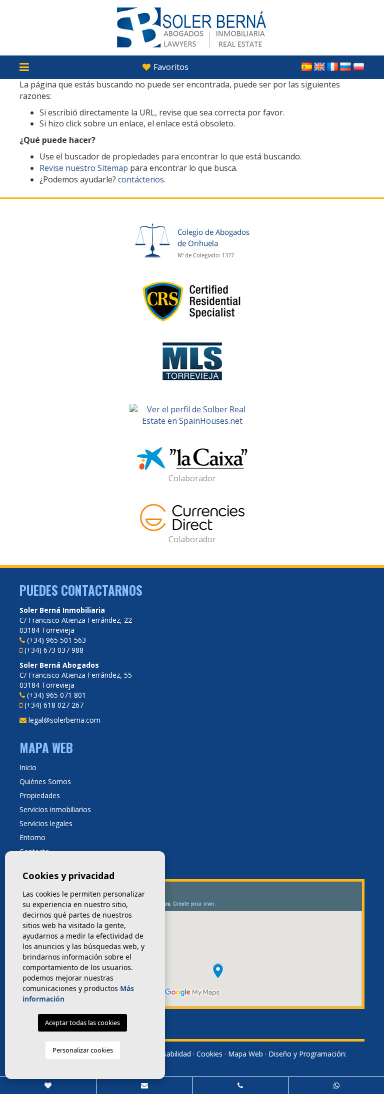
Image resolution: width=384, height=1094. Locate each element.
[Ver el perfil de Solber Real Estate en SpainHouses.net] (192, 415)
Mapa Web (245, 1054)
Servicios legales (46, 823)
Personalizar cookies (82, 1050)
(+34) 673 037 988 (54, 650)
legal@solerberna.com (64, 720)
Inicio (28, 767)
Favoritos (170, 66)
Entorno (33, 837)
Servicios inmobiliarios (55, 809)
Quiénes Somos (45, 781)
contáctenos (141, 179)
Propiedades (40, 795)
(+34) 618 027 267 (54, 705)
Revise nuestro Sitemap (84, 167)
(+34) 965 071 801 (56, 695)
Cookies (209, 1054)
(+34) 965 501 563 (56, 640)
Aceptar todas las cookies (82, 1022)
